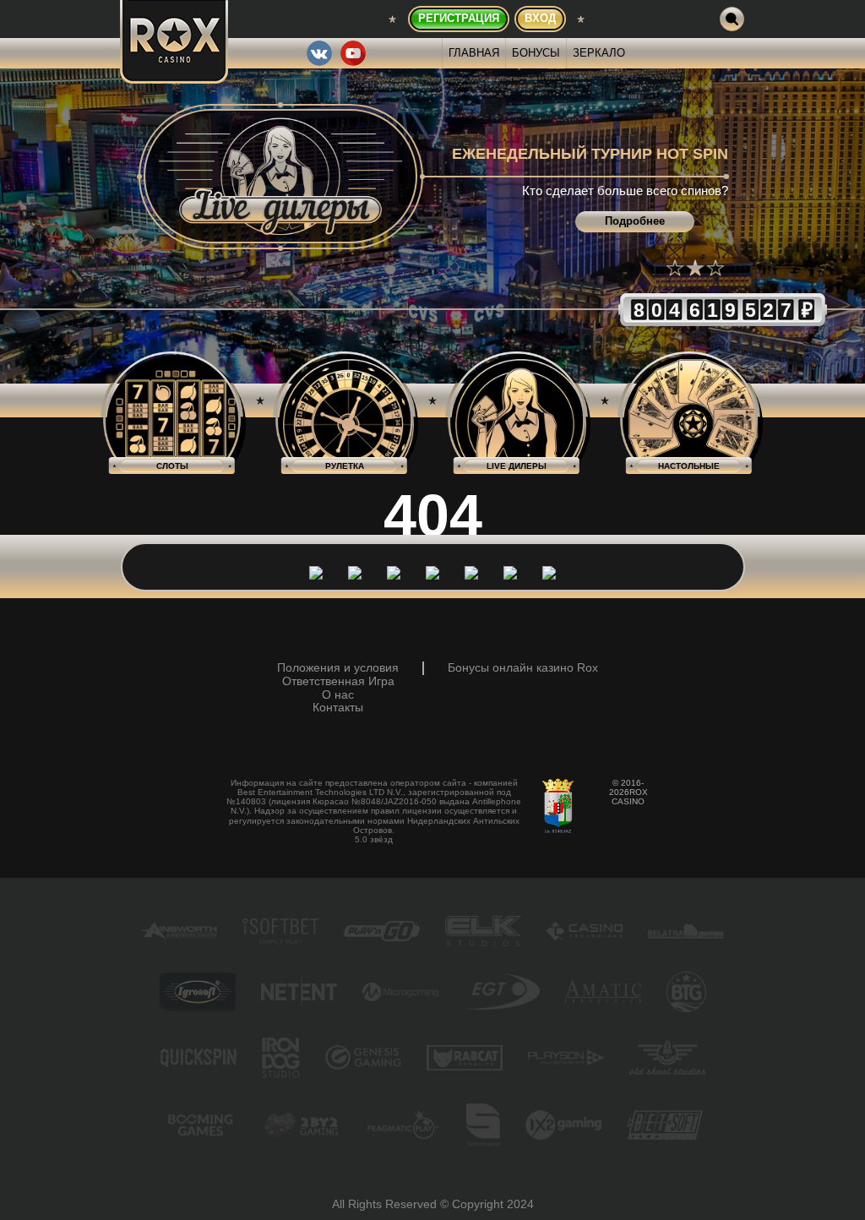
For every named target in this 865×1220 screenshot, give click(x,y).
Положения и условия (338, 668)
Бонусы (536, 52)
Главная (474, 52)
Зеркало (599, 52)
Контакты (338, 707)
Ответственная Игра (338, 681)
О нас (338, 695)
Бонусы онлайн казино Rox (523, 668)
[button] (674, 267)
